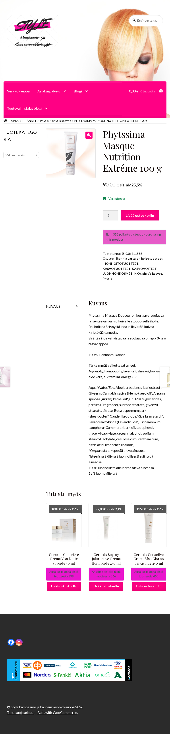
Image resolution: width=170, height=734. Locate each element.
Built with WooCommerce (57, 712)
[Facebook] (11, 642)
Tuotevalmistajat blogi (24, 108)
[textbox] (21, 155)
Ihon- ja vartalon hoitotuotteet (139, 258)
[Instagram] (19, 642)
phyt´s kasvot (61, 121)
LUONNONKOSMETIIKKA (122, 273)
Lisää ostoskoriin (140, 215)
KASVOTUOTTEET (117, 268)
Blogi (78, 91)
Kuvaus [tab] (53, 306)
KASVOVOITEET (144, 268)
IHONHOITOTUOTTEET (121, 263)
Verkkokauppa (18, 91)
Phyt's (44, 121)
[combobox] (21, 155)
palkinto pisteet (130, 234)
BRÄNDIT (30, 121)
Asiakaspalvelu (48, 91)
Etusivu (14, 121)
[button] (89, 135)
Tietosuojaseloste (20, 712)
